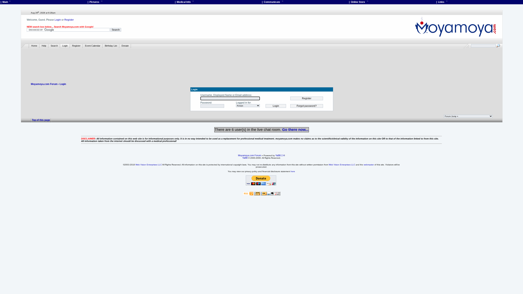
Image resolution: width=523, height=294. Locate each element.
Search (54, 46)
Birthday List (111, 46)
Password (205, 102)
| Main (5, 2)
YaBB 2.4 (279, 155)
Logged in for (243, 102)
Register (69, 19)
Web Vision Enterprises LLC (148, 165)
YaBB (245, 158)
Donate (125, 46)
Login (58, 19)
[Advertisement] (261, 60)
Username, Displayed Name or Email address (225, 95)
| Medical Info (184, 2)
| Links (441, 2)
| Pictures (95, 2)
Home (34, 46)
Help (44, 46)
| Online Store (358, 2)
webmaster (369, 165)
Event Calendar (92, 46)
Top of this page (41, 120)
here (293, 171)
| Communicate (272, 2)
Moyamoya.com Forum (44, 84)
